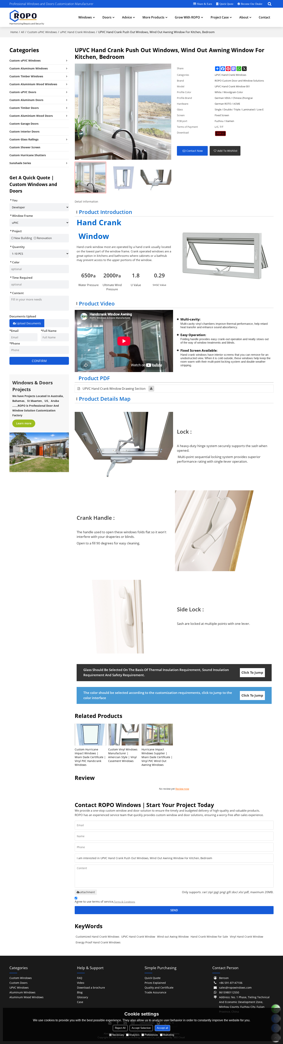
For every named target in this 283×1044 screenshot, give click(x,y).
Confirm (39, 361)
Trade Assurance (155, 992)
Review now (182, 788)
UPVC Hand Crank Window (138, 936)
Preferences (151, 1034)
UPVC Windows (19, 987)
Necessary (118, 1034)
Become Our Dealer (251, 4)
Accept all (162, 1027)
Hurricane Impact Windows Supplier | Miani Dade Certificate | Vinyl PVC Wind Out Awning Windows (157, 757)
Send (174, 910)
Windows (85, 17)
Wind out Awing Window (173, 936)
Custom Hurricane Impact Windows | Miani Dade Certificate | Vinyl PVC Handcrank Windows (90, 757)
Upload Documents (28, 323)
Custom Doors (18, 983)
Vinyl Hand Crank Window (246, 936)
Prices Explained (155, 983)
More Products (153, 17)
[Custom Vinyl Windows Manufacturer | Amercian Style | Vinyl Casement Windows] (124, 735)
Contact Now (194, 151)
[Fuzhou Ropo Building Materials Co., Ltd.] (26, 17)
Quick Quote (226, 4)
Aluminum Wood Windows (26, 997)
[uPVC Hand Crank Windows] (220, 133)
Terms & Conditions (124, 901)
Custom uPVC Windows (42, 32)
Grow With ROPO (187, 17)
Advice (127, 17)
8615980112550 (229, 992)
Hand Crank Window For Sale (209, 936)
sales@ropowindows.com (235, 987)
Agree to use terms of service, (105, 901)
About (243, 17)
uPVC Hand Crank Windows (77, 32)
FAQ (79, 978)
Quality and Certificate (159, 987)
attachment (87, 892)
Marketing (168, 1034)
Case (80, 1002)
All (22, 32)
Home (14, 32)
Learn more (23, 423)
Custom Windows (20, 978)
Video (80, 983)
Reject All (120, 1027)
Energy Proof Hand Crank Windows (98, 942)
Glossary (82, 997)
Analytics (134, 1034)
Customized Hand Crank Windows (97, 936)
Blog (80, 992)
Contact (264, 17)
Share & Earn (204, 4)
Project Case (220, 17)
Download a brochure (91, 987)
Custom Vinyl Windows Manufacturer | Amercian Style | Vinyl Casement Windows (122, 755)
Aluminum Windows (22, 992)
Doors (106, 17)
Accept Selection (141, 1027)
